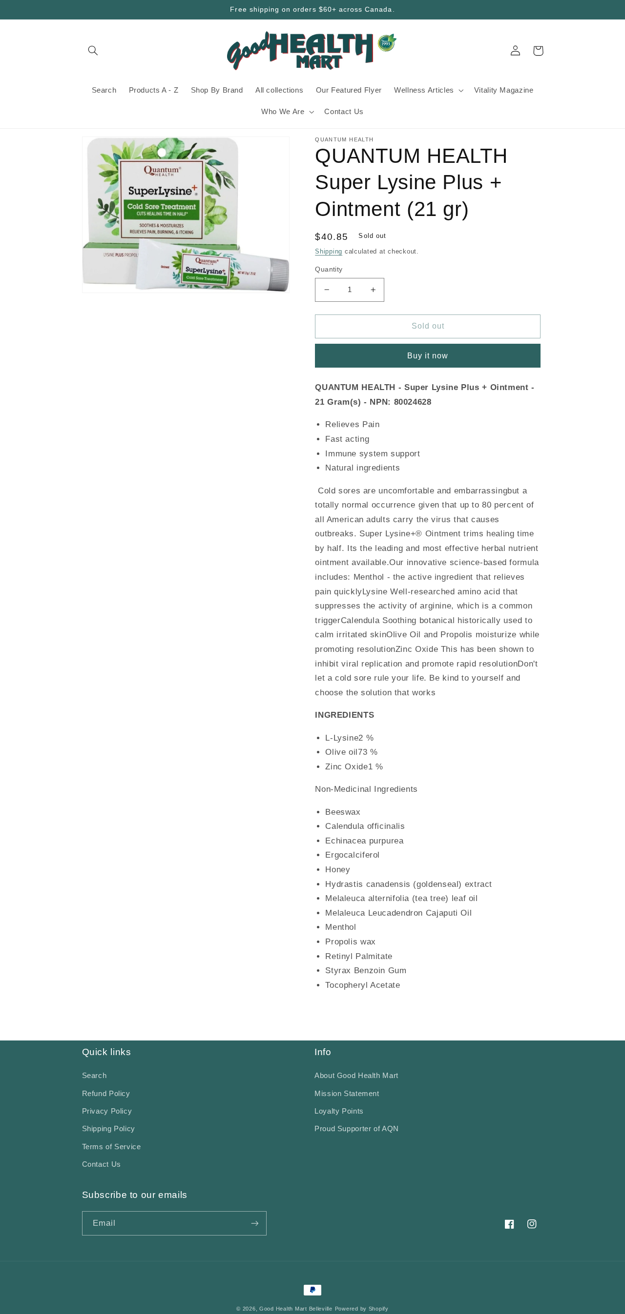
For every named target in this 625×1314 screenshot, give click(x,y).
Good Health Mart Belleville (296, 1309)
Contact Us (101, 1164)
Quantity (328, 269)
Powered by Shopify (362, 1309)
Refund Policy (106, 1094)
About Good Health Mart (356, 1075)
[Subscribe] (254, 1223)
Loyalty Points (339, 1111)
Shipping (328, 251)
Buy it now (428, 356)
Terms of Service (111, 1147)
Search (94, 1075)
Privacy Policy (107, 1111)
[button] (93, 50)
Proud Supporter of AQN (356, 1129)
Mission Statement (346, 1094)
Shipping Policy (108, 1129)
